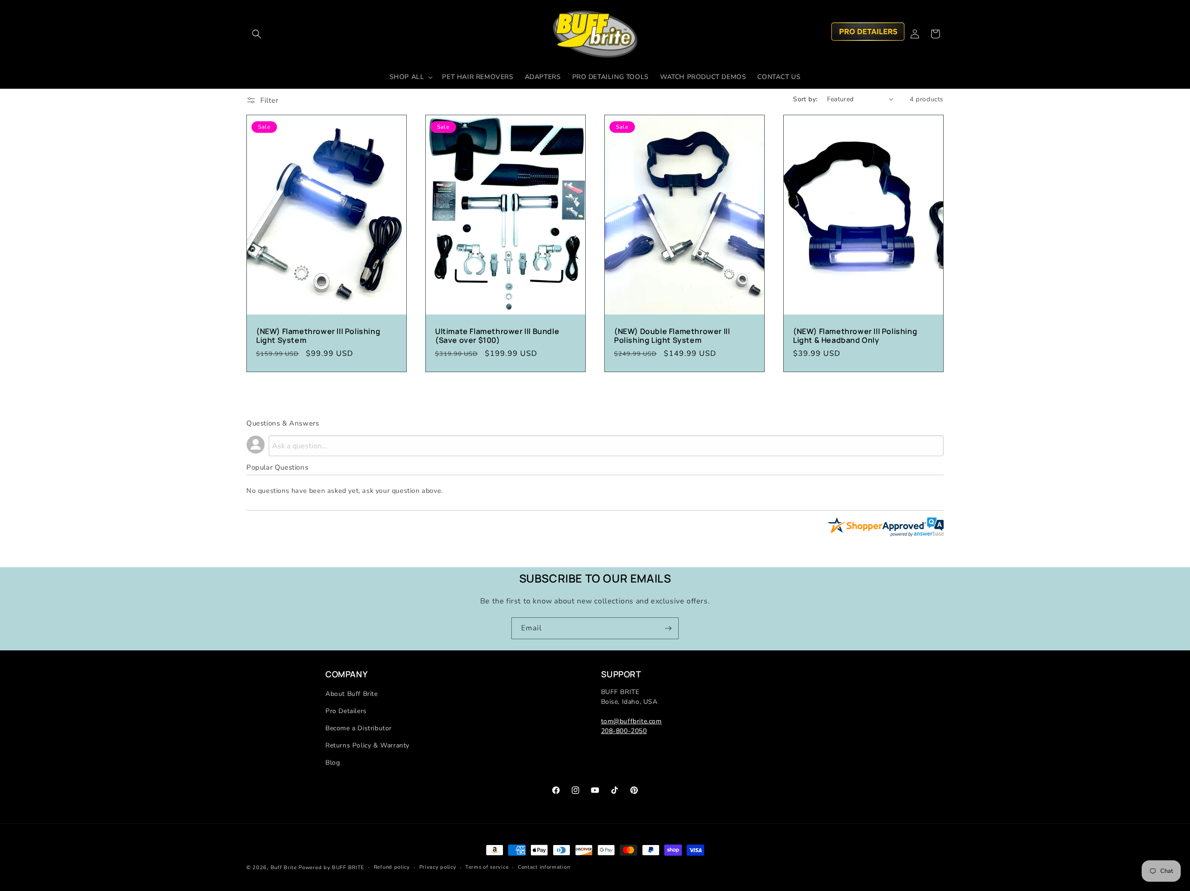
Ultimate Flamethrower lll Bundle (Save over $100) (497, 335)
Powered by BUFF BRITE (331, 867)
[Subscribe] (668, 628)
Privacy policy (437, 867)
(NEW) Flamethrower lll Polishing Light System (318, 335)
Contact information (544, 867)
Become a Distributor (358, 728)
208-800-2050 (624, 731)
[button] (256, 34)
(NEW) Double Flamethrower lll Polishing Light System (672, 335)
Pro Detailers (346, 711)
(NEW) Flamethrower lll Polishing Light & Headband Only (855, 335)
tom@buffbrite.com (631, 721)
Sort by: (805, 99)
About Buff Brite (351, 693)
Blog (332, 762)
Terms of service (487, 867)
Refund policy (392, 867)
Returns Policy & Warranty (367, 745)
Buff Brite (284, 867)
